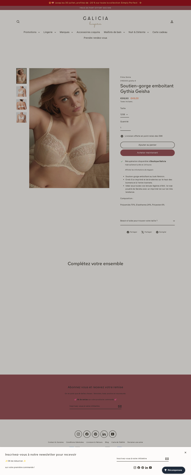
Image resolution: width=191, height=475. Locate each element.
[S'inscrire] (166, 459)
